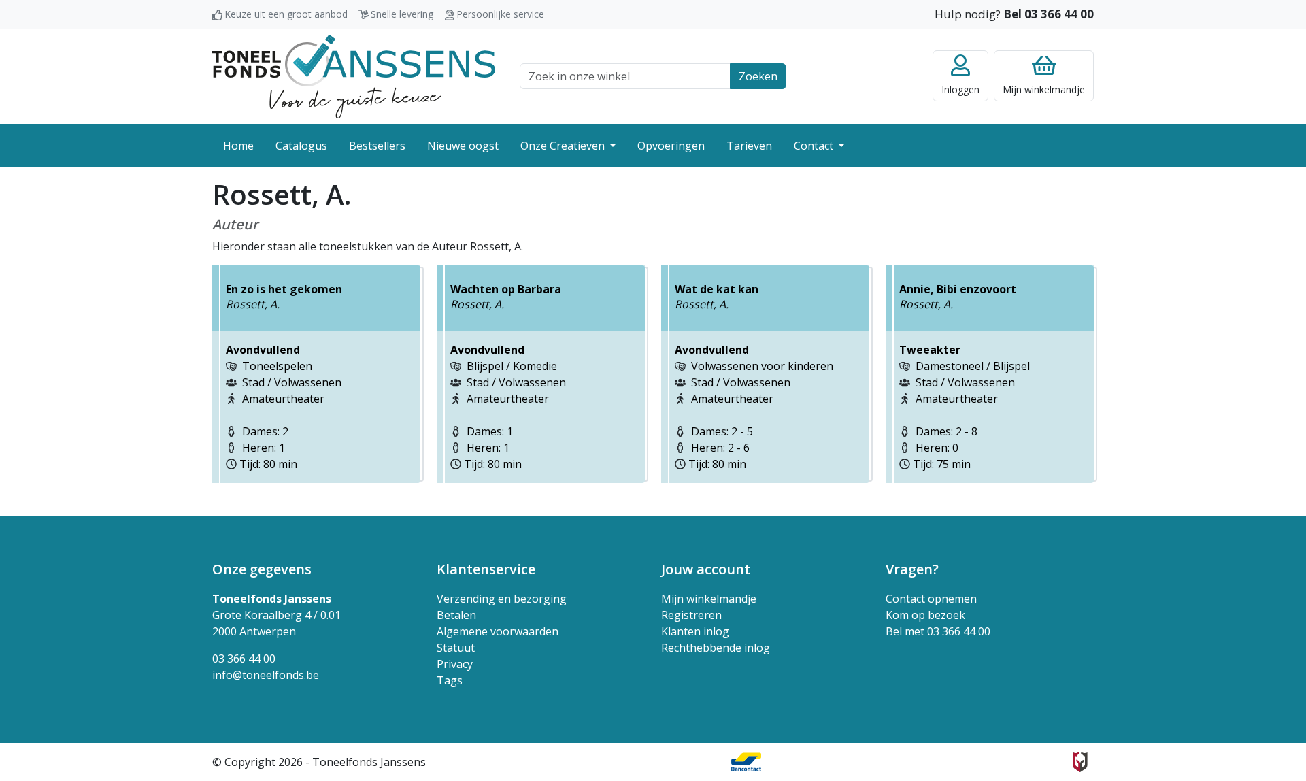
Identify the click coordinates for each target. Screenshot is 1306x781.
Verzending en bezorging (502, 598)
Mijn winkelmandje (708, 598)
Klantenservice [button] (486, 569)
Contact (815, 145)
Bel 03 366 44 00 (1048, 14)
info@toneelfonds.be (265, 674)
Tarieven (749, 145)
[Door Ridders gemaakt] (1080, 762)
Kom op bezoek (925, 615)
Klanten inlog (695, 631)
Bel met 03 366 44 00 (938, 631)
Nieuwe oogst (463, 145)
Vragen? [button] (912, 569)
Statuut (456, 647)
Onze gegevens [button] (262, 569)
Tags (450, 680)
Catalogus (301, 145)
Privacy (455, 664)
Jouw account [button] (705, 569)
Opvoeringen (671, 145)
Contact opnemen (931, 598)
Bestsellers (377, 145)
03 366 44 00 (243, 658)
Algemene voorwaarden (497, 631)
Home (238, 145)
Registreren (691, 615)
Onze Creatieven (563, 145)
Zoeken (758, 76)
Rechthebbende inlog (715, 647)
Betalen (456, 615)
